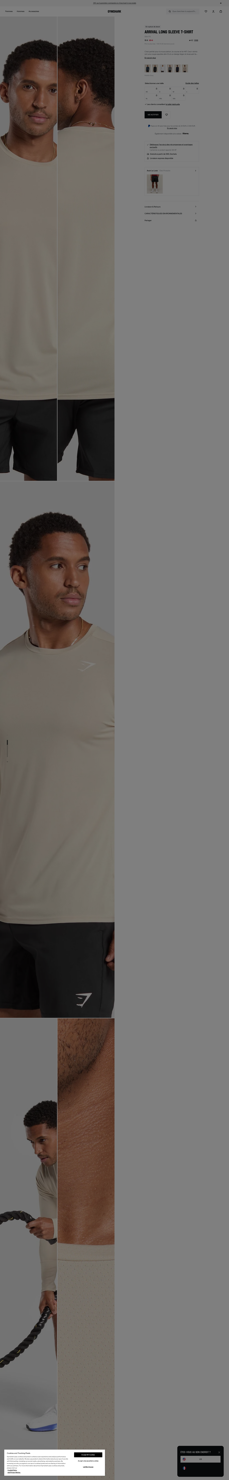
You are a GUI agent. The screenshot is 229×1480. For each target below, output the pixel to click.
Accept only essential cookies (88, 1461)
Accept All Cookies (88, 1455)
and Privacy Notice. (14, 1472)
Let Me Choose (88, 1467)
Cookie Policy (12, 1470)
